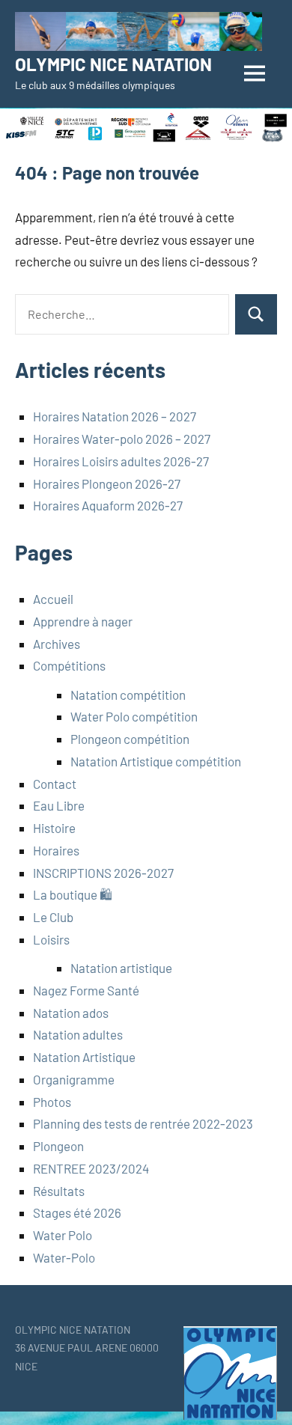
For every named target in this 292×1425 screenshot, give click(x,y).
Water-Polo (64, 1257)
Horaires (56, 850)
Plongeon (58, 1145)
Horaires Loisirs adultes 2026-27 (121, 461)
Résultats (59, 1190)
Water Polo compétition (134, 716)
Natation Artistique (84, 1056)
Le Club (53, 916)
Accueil (53, 598)
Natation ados (71, 1012)
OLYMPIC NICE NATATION (113, 64)
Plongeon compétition (129, 738)
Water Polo (62, 1234)
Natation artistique (121, 967)
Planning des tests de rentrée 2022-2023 (143, 1123)
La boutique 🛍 (72, 894)
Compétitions (69, 665)
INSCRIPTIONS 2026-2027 (103, 872)
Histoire (54, 827)
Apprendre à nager (83, 621)
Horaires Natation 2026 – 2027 (114, 416)
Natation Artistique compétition (155, 761)
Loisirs (51, 939)
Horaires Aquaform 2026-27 (108, 505)
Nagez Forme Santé (86, 990)
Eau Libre (59, 805)
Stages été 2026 (77, 1212)
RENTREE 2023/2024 (91, 1168)
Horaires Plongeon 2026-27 (106, 483)
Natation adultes (78, 1034)
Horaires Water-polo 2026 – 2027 (121, 438)
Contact (54, 783)
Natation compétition (128, 694)
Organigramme (74, 1079)
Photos (52, 1101)
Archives (56, 643)
